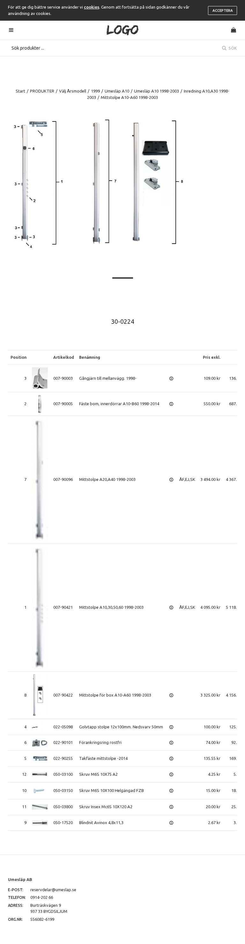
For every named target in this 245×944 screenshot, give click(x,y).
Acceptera (222, 10)
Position (18, 357)
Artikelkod (63, 357)
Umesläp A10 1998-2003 (156, 91)
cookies (91, 7)
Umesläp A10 (117, 91)
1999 (95, 91)
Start (20, 91)
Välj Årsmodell (72, 91)
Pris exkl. (211, 357)
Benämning (89, 357)
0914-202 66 (41, 897)
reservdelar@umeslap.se (53, 889)
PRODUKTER (42, 91)
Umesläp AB (20, 879)
